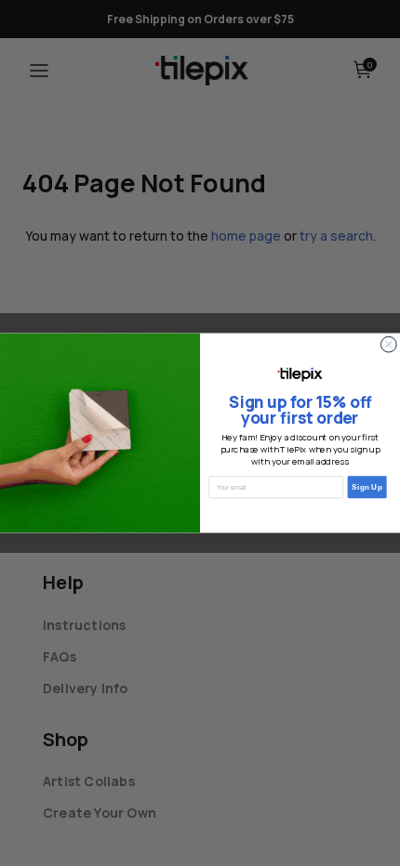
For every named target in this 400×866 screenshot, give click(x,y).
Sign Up (366, 487)
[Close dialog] (388, 344)
